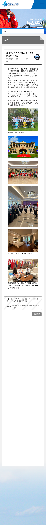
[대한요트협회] (13, 4)
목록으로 (37, 314)
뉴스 (6, 31)
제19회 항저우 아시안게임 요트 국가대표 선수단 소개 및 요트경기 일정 (24, 300)
